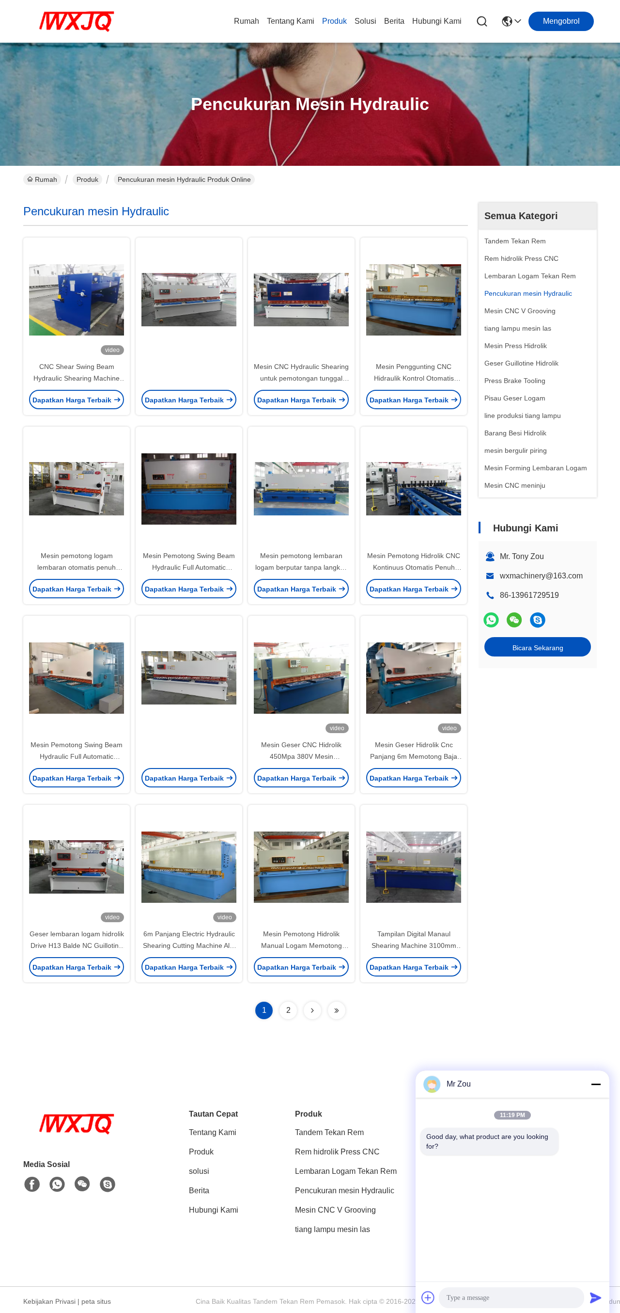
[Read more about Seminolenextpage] (312, 1010)
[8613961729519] (57, 1184)
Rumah (246, 21)
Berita (394, 21)
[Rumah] (76, 1136)
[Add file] (428, 1297)
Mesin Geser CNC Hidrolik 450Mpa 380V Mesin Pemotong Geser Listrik (301, 756)
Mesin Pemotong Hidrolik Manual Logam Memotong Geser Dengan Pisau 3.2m (301, 945)
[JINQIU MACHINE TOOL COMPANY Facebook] (32, 1184)
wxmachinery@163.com (541, 576)
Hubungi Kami (437, 21)
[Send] (596, 1297)
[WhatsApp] (491, 620)
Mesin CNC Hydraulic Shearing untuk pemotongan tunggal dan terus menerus (301, 378)
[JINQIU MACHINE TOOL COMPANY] (76, 21)
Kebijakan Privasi (49, 1301)
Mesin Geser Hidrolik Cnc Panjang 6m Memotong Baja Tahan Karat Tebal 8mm (413, 756)
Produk (334, 21)
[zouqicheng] (537, 620)
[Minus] (596, 1084)
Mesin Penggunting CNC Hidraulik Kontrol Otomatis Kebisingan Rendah (414, 378)
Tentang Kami (290, 21)
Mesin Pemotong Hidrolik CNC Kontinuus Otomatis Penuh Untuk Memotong (413, 567)
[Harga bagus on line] (188, 299)
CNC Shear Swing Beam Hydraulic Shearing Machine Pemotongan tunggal (76, 378)
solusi (365, 21)
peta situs (96, 1301)
